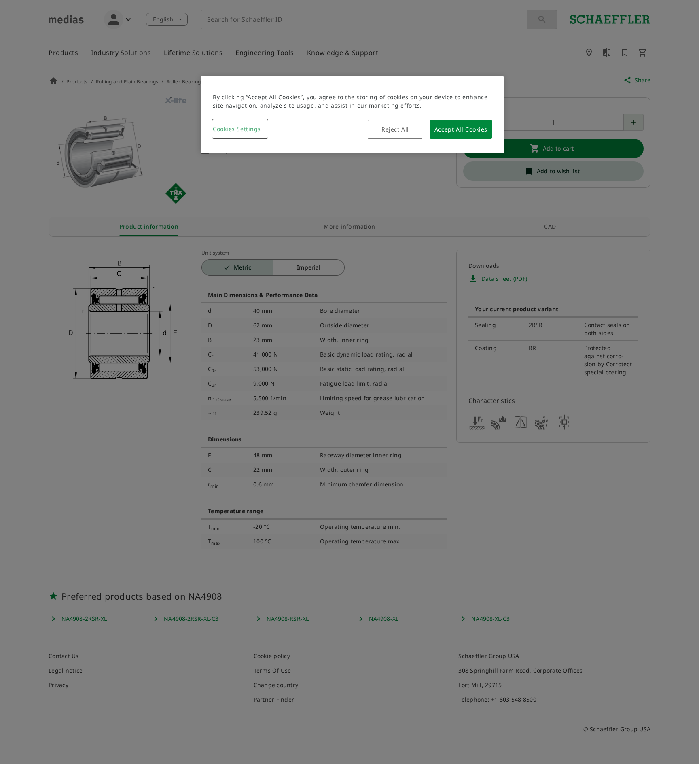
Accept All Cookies (460, 129)
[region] (352, 114)
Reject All (395, 129)
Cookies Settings (237, 129)
